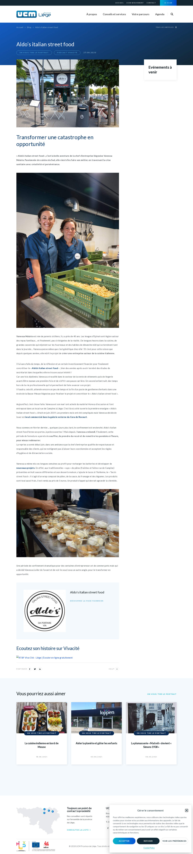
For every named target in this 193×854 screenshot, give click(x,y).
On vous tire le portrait (34, 53)
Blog (29, 27)
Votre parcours (140, 14)
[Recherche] (172, 14)
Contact (151, 3)
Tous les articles (165, 27)
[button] (186, 810)
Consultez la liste (78, 830)
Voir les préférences (174, 841)
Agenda (159, 14)
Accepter (124, 841)
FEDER (35, 846)
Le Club (168, 3)
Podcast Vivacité (67, 53)
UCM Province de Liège (33, 14)
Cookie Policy (149, 848)
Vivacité (71, 648)
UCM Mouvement (135, 3)
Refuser (148, 841)
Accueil (119, 3)
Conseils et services (114, 14)
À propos (91, 14)
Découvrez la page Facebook (87, 601)
